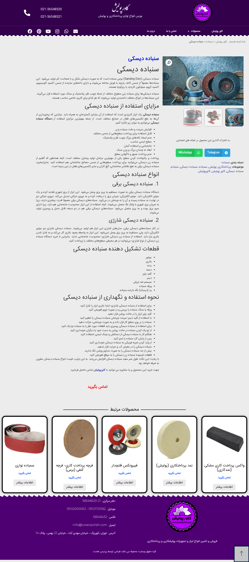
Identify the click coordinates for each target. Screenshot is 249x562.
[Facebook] (29, 31)
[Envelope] (75, 31)
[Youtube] (48, 31)
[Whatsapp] (66, 31)
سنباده (175, 167)
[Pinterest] (39, 31)
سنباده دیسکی (235, 171)
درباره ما (151, 31)
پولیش (213, 167)
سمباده (209, 42)
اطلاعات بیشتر (224, 487)
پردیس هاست (100, 552)
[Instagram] (57, 31)
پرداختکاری (224, 167)
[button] (241, 554)
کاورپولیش (204, 171)
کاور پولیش (217, 31)
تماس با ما (171, 31)
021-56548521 (51, 16)
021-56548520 (51, 9)
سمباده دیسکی (189, 167)
